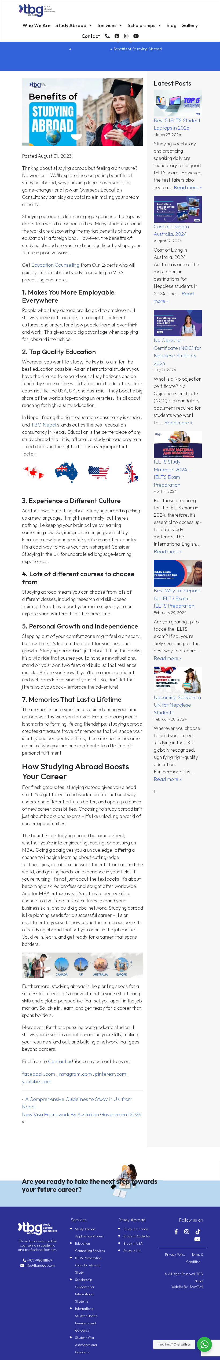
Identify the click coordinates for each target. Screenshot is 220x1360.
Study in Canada (135, 1229)
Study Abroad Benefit (90, 48)
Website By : (180, 1287)
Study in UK (132, 1251)
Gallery (189, 25)
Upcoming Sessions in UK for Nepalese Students (177, 705)
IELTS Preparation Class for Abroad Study (88, 1265)
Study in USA (132, 1243)
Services (107, 25)
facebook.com (38, 1074)
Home (63, 48)
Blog (172, 25)
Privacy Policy (175, 1254)
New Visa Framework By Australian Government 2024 (82, 1114)
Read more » (188, 187)
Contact (91, 36)
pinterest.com (110, 1074)
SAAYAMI (196, 1287)
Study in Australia (136, 1236)
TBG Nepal (43, 424)
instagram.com (75, 1074)
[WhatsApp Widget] (204, 1344)
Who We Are (37, 25)
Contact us (60, 1061)
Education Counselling (55, 265)
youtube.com (36, 1081)
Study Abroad (71, 25)
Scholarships (141, 25)
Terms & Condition (194, 1258)
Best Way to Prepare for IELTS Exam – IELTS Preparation (177, 598)
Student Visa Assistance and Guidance (86, 1345)
